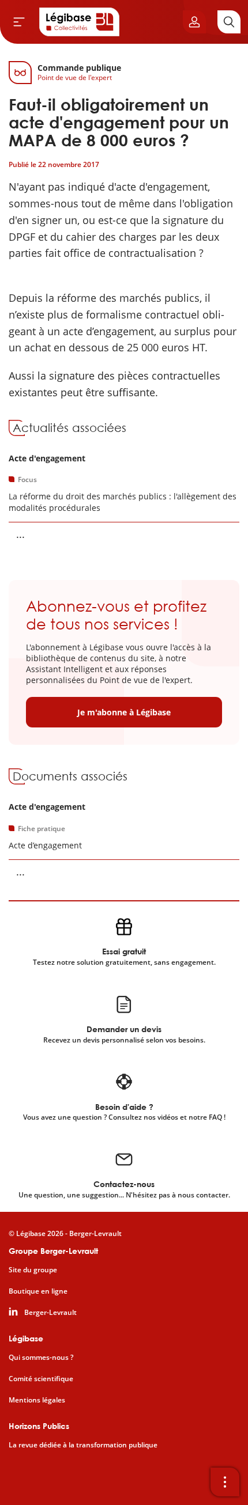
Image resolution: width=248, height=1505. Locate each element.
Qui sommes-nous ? (41, 1357)
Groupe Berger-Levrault (53, 1251)
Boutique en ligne (38, 1291)
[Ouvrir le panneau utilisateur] (194, 21)
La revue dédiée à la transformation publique (83, 1445)
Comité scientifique (41, 1378)
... (20, 534)
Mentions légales (37, 1400)
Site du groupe (33, 1270)
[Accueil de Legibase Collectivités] (79, 21)
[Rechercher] (229, 21)
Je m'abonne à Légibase (124, 712)
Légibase (26, 1338)
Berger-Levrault (50, 1312)
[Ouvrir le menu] (19, 21)
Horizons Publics (39, 1426)
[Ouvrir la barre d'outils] (225, 1482)
